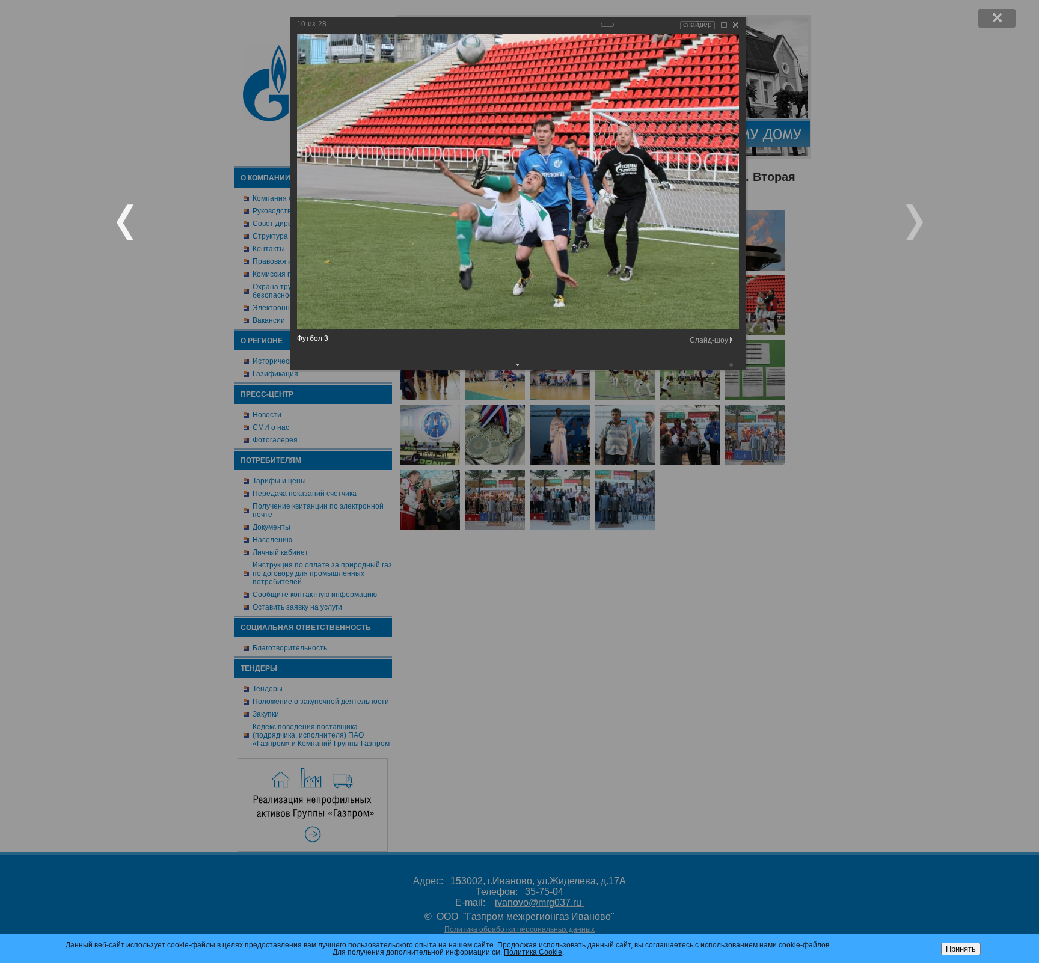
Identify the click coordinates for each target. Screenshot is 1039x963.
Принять (961, 948)
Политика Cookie (533, 952)
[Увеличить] (724, 25)
